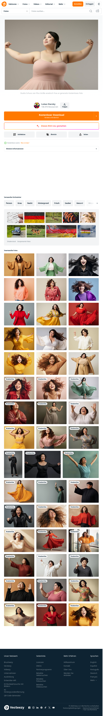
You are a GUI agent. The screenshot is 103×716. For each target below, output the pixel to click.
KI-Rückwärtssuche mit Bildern (13, 685)
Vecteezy (7, 665)
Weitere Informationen (14, 148)
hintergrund (43, 203)
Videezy (7, 669)
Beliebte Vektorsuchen (42, 674)
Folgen (64, 107)
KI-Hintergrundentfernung (14, 690)
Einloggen (89, 4)
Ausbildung (9, 676)
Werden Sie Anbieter (68, 674)
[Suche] (90, 11)
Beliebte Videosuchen (41, 685)
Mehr (61, 4)
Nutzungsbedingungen (70, 707)
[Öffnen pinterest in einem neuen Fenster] (41, 707)
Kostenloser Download (51, 116)
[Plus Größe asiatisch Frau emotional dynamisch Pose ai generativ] (19, 264)
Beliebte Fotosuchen (41, 679)
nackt (29, 203)
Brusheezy (8, 662)
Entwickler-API (10, 680)
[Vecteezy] (4, 4)
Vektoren (13, 4)
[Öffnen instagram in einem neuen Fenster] (33, 707)
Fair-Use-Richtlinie (88, 709)
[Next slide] (93, 203)
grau (20, 203)
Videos (36, 4)
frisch (56, 203)
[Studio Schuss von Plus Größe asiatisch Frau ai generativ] (19, 412)
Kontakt (67, 665)
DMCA (38, 665)
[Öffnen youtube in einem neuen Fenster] (54, 707)
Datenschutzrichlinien (89, 707)
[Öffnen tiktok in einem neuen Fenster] (45, 707)
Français (91, 676)
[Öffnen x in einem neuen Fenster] (49, 707)
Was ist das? (25, 143)
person (9, 203)
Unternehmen (10, 673)
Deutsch (91, 673)
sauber (68, 203)
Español (91, 665)
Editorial (49, 4)
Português (92, 669)
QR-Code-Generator (12, 695)
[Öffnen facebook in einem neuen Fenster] (29, 707)
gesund (79, 203)
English (91, 662)
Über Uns (68, 669)
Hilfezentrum (69, 662)
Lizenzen (40, 662)
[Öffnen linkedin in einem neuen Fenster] (37, 707)
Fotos (25, 4)
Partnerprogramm (44, 669)
